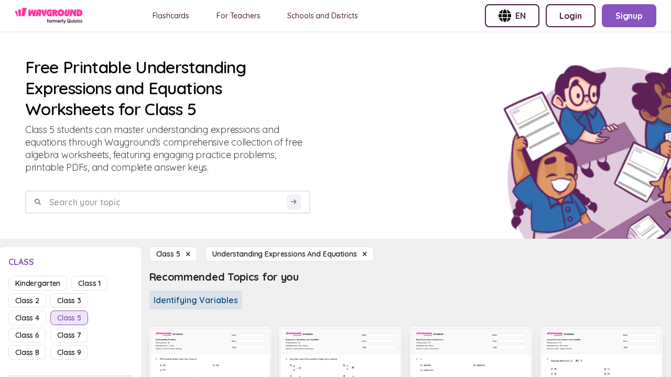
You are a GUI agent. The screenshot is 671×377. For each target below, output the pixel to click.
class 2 (27, 300)
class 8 (27, 352)
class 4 (27, 318)
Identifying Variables (196, 300)
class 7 (69, 335)
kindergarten (37, 283)
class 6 (27, 335)
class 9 (69, 352)
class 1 (89, 283)
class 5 (69, 318)
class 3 (69, 300)
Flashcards (171, 15)
